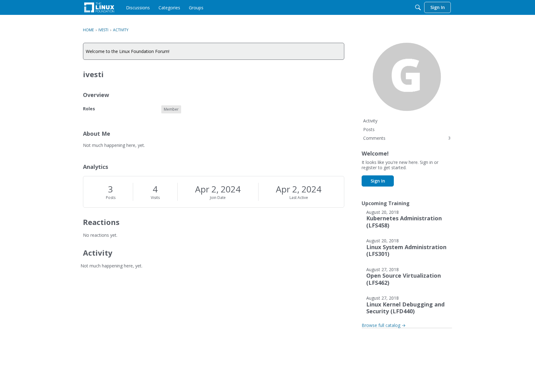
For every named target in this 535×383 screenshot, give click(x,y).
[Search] (418, 7)
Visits (155, 197)
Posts (110, 197)
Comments (406, 138)
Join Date (218, 197)
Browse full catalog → (384, 325)
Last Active (298, 197)
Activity (370, 121)
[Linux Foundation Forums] (99, 7)
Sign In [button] (378, 181)
